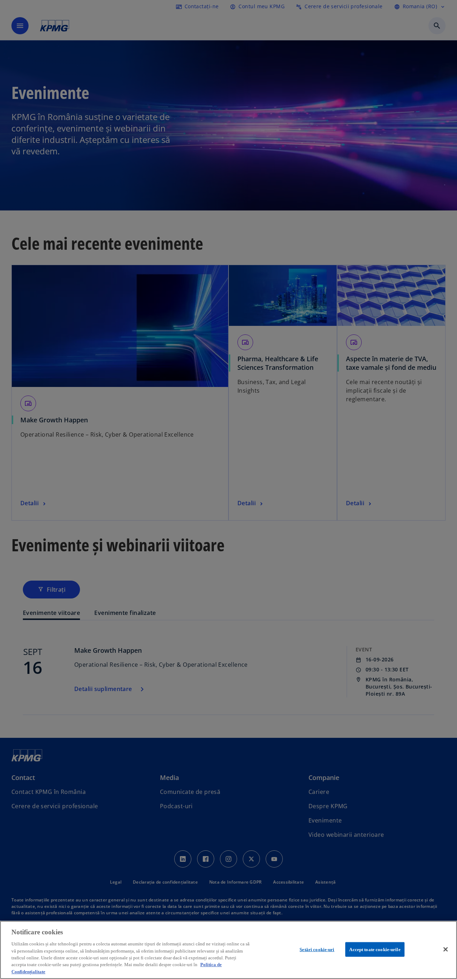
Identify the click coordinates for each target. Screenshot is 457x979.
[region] (228, 950)
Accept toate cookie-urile (374, 949)
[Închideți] (445, 949)
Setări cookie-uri (317, 949)
